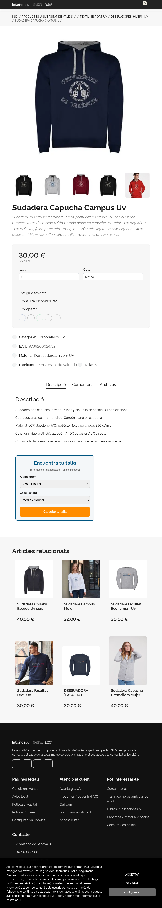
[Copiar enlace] (57, 317)
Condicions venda (25, 788)
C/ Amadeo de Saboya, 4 (32, 844)
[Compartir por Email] (48, 317)
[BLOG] (48, 763)
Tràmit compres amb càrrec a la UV (127, 798)
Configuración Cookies (28, 820)
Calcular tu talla (55, 511)
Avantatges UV (70, 788)
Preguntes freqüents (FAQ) (79, 796)
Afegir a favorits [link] (33, 292)
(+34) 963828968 (27, 852)
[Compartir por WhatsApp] (39, 317)
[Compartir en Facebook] (22, 317)
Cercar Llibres (117, 788)
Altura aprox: (28, 476)
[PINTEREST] (37, 763)
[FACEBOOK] (16, 763)
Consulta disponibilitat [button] (38, 300)
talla (23, 269)
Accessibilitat (69, 820)
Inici (15, 16)
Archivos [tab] (108, 384)
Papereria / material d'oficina (128, 817)
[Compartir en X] (31, 317)
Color (87, 269)
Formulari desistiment (75, 812)
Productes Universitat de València (49, 16)
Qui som (66, 804)
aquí (18, 900)
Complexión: (28, 492)
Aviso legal (20, 796)
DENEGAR (132, 883)
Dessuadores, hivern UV (129, 16)
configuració (132, 892)
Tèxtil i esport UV (93, 16)
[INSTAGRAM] (27, 763)
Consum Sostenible (121, 824)
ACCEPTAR (132, 874)
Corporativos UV (51, 336)
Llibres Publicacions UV (124, 809)
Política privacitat (24, 804)
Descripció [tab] (56, 384)
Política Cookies (23, 812)
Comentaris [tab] (82, 384)
